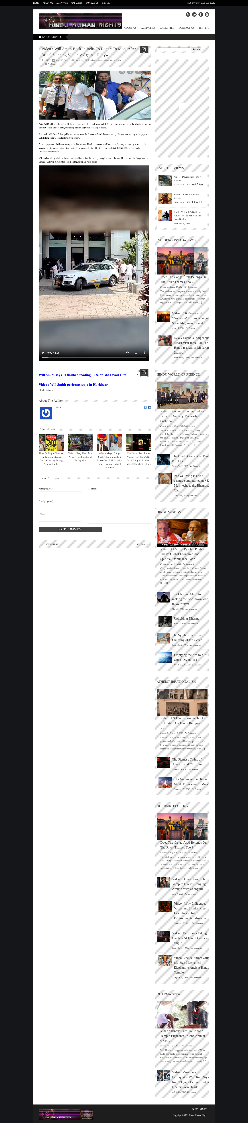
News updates (103, 60)
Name (46, 488)
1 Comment (193, 769)
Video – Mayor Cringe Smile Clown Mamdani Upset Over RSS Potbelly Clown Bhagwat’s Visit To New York (109, 460)
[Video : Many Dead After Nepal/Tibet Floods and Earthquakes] (80, 442)
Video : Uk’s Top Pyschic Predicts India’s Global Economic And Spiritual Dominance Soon (183, 554)
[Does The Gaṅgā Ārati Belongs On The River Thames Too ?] (184, 260)
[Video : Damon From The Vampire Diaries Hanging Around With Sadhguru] (163, 882)
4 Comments (193, 623)
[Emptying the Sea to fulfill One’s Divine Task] (165, 657)
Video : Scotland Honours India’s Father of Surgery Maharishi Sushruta (182, 416)
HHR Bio (106, 3)
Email (46, 501)
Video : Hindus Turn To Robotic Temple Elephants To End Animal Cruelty (182, 1035)
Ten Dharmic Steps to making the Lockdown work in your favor (190, 599)
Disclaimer (200, 1109)
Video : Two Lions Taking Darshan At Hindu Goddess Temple (190, 938)
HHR (58, 407)
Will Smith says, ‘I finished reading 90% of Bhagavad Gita (82, 375)
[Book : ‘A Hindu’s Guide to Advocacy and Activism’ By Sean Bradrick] (165, 215)
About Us (48, 3)
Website (42, 514)
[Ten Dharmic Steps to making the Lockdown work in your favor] (163, 597)
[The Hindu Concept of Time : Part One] (163, 459)
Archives (79, 60)
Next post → (142, 544)
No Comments (54, 64)
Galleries (76, 3)
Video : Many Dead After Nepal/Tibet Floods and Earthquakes (80, 457)
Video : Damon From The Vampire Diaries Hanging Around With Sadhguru (189, 884)
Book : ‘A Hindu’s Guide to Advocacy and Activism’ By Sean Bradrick (187, 215)
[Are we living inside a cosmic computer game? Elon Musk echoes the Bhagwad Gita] (165, 478)
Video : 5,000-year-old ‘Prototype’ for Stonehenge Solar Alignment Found (190, 318)
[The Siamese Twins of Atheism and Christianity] (163, 762)
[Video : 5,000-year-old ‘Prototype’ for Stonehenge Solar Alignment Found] (163, 316)
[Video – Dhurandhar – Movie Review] (165, 180)
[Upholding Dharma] (165, 621)
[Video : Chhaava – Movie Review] (165, 198)
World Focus (115, 60)
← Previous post (49, 544)
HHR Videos (90, 60)
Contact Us (92, 3)
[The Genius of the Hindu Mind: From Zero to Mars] (165, 782)
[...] (200, 302)
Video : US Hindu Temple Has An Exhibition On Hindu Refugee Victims (183, 723)
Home (36, 3)
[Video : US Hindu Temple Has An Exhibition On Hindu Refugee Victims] (184, 702)
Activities (62, 3)
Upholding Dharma (186, 618)
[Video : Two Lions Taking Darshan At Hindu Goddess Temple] (163, 936)
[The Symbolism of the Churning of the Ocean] (163, 638)
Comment (92, 488)
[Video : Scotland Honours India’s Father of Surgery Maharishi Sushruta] (184, 395)
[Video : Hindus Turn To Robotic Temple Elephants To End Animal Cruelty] (184, 1014)
